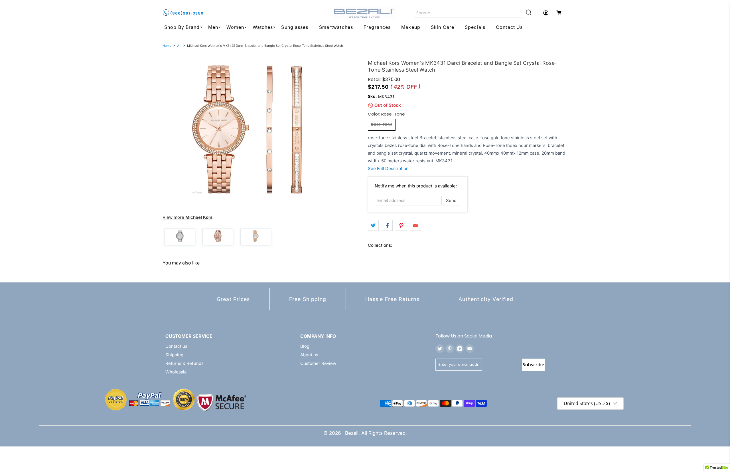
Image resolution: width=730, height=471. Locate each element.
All (179, 45)
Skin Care (442, 27)
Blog (304, 346)
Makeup (410, 27)
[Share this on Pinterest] (401, 225)
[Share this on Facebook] (387, 225)
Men (213, 27)
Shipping (174, 354)
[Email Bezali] (469, 348)
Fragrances (377, 27)
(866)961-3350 (186, 13)
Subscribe (533, 364)
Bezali (351, 433)
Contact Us (509, 27)
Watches (263, 27)
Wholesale (176, 372)
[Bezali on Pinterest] (449, 348)
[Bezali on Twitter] (439, 348)
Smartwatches (336, 27)
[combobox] (468, 13)
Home (167, 45)
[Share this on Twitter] (373, 225)
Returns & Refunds (184, 363)
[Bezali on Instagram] (459, 348)
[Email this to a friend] (415, 225)
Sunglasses (294, 27)
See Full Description (388, 168)
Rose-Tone (381, 124)
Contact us (176, 346)
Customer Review (318, 363)
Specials (475, 27)
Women (235, 27)
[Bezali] (365, 13)
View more (187, 217)
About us (309, 354)
